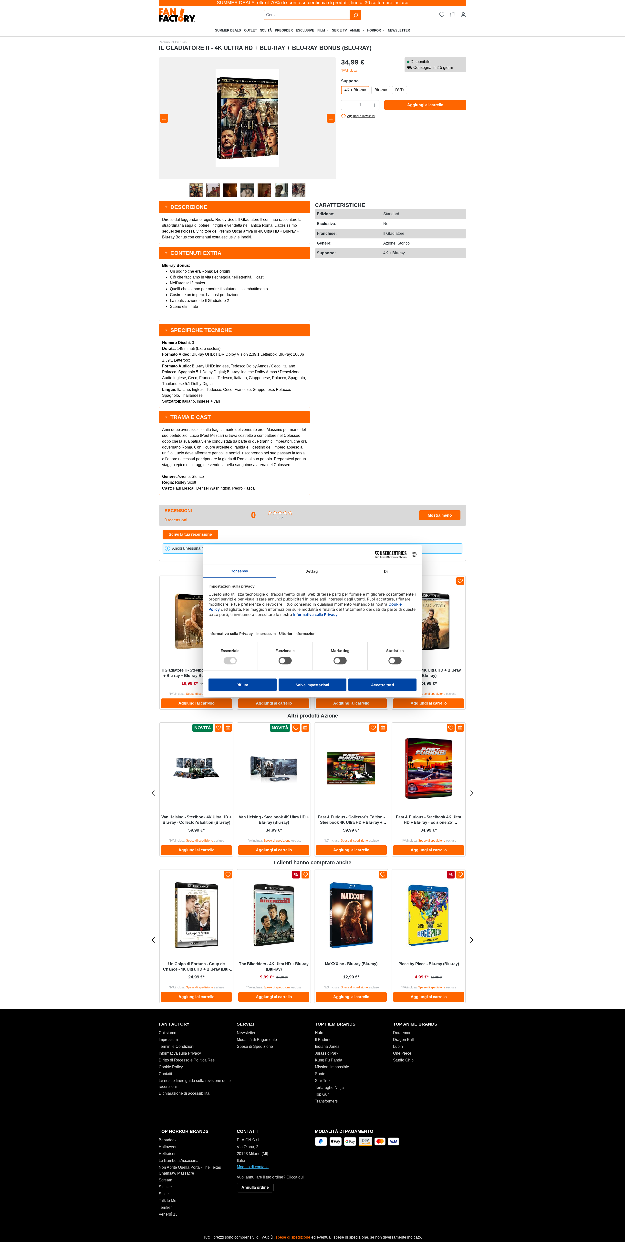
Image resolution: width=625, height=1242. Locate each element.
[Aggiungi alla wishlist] (460, 581)
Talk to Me (167, 1201)
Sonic (320, 1074)
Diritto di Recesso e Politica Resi (187, 1060)
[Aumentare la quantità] (374, 105)
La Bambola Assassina (178, 1160)
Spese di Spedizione (255, 1046)
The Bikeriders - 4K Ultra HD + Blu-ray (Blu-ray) (274, 966)
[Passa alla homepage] (189, 15)
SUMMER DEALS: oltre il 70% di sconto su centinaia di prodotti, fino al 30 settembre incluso (312, 2)
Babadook (168, 1140)
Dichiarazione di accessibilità (184, 1093)
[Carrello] (453, 15)
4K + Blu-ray (355, 90)
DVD (399, 90)
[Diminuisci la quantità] (346, 105)
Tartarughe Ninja (329, 1087)
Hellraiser (167, 1154)
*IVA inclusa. (349, 70)
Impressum (168, 1040)
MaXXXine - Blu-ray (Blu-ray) (351, 964)
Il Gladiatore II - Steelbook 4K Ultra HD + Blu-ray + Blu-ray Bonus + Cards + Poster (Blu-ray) (196, 673)
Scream (165, 1180)
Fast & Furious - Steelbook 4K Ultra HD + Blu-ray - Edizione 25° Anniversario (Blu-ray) (428, 820)
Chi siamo (167, 1033)
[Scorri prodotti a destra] (472, 793)
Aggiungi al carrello (425, 105)
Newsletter (246, 1033)
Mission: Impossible (332, 1067)
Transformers (326, 1101)
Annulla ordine (255, 1187)
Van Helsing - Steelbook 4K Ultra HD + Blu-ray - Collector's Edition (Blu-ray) (196, 819)
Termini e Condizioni (176, 1046)
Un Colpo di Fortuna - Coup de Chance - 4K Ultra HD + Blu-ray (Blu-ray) (196, 967)
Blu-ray (381, 90)
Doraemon (402, 1033)
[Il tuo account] (463, 15)
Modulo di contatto (253, 1167)
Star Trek (323, 1081)
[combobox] (307, 15)
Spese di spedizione (199, 694)
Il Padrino (323, 1040)
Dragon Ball (403, 1040)
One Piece (402, 1053)
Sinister (165, 1187)
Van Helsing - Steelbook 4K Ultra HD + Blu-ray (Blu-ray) (274, 819)
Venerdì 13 (168, 1214)
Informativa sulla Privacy (180, 1053)
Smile (164, 1194)
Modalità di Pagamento (257, 1040)
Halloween (168, 1147)
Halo (319, 1033)
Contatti (165, 1074)
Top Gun (322, 1094)
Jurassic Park (326, 1053)
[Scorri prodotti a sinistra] (153, 793)
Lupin (398, 1046)
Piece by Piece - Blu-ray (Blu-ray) (428, 964)
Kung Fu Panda (328, 1060)
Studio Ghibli (404, 1060)
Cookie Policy (171, 1067)
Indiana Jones (327, 1046)
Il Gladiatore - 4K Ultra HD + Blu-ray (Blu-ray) (428, 673)
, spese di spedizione (292, 1237)
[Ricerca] (355, 15)
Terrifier (165, 1207)
